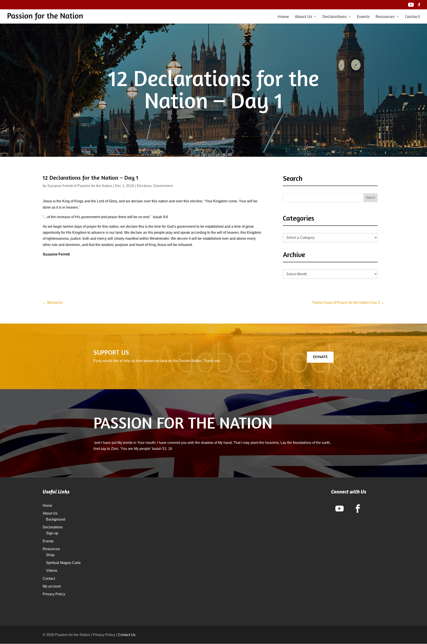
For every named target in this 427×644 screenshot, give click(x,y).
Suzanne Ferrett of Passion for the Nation (79, 186)
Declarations (334, 17)
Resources (385, 17)
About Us (303, 17)
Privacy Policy (54, 594)
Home (283, 17)
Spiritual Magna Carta (63, 563)
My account (52, 586)
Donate (320, 357)
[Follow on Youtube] (339, 508)
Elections (144, 186)
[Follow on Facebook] (358, 508)
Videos (51, 570)
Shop (50, 555)
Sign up (52, 533)
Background (55, 519)
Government (163, 186)
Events (363, 17)
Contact (412, 17)
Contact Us (126, 635)
